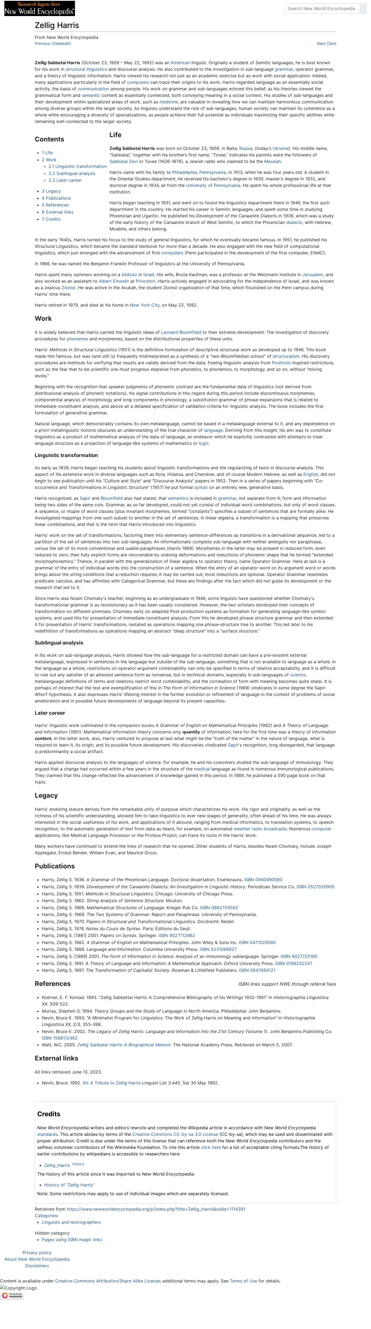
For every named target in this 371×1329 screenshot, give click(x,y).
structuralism (286, 356)
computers (138, 82)
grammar (284, 69)
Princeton (145, 281)
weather (242, 828)
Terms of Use (243, 1281)
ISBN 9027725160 (299, 956)
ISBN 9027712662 (176, 935)
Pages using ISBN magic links (72, 1239)
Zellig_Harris (57, 1165)
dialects (294, 222)
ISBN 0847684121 (257, 970)
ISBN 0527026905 (316, 886)
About (114, 8)
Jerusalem (312, 274)
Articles (91, 8)
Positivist (281, 362)
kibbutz (129, 274)
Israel (148, 274)
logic (204, 443)
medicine (168, 101)
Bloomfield (112, 498)
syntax (201, 487)
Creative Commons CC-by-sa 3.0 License (175, 1134)
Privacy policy (37, 1252)
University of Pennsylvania (213, 185)
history (78, 1164)
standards (47, 1134)
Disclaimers (37, 1265)
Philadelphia (184, 172)
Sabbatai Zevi (123, 161)
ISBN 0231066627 (218, 949)
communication (93, 88)
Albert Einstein (114, 281)
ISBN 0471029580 (257, 942)
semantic (91, 95)
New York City (144, 305)
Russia (245, 148)
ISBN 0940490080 (263, 879)
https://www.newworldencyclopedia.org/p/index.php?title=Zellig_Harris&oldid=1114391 (156, 1209)
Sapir (85, 498)
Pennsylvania (212, 172)
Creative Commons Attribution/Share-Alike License (107, 1281)
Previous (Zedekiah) (53, 43)
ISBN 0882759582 (219, 907)
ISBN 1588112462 (60, 1038)
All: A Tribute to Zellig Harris (112, 1083)
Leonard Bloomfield (181, 332)
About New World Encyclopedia (37, 1259)
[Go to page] (363, 8)
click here (211, 1147)
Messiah (272, 161)
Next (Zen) (326, 43)
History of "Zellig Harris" (69, 1185)
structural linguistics (86, 69)
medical (202, 769)
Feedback (139, 8)
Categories (46, 1215)
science (298, 674)
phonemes (77, 338)
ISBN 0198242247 (293, 963)
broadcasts (275, 828)
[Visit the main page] (39, 8)
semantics (178, 498)
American (180, 62)
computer (321, 828)
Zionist (69, 287)
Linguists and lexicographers (71, 1222)
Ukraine (280, 148)
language (213, 430)
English (310, 474)
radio (257, 828)
